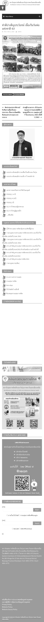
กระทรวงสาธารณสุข (13, 277)
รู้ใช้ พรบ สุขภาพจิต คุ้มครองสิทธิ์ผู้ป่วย (20, 229)
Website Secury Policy (9, 609)
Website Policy (7, 607)
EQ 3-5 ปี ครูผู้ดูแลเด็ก (13, 211)
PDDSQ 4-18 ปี (11, 198)
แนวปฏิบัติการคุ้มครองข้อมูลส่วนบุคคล (16, 602)
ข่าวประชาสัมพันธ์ (19, 94)
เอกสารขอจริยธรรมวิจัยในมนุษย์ (18, 190)
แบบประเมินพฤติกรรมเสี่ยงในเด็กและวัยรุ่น (21, 172)
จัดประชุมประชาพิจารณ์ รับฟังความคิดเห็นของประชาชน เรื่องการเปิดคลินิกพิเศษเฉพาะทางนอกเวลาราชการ (11, 112)
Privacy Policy (7, 604)
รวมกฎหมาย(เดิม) (12, 263)
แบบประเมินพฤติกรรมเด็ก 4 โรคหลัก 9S (20, 176)
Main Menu (9, 16)
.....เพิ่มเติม (9, 215)
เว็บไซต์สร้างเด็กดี (12, 289)
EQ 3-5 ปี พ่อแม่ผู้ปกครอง (15, 207)
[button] (2, 7)
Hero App (9, 285)
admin (19, 32)
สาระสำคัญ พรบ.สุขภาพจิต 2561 (17, 259)
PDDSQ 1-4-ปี (11, 194)
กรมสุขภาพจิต (11, 281)
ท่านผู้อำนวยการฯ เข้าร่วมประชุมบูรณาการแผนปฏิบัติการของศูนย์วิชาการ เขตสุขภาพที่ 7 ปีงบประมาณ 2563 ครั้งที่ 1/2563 (32, 112)
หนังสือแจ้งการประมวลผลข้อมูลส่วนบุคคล (17, 599)
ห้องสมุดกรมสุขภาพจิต (14, 293)
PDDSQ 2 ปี (10, 202)
